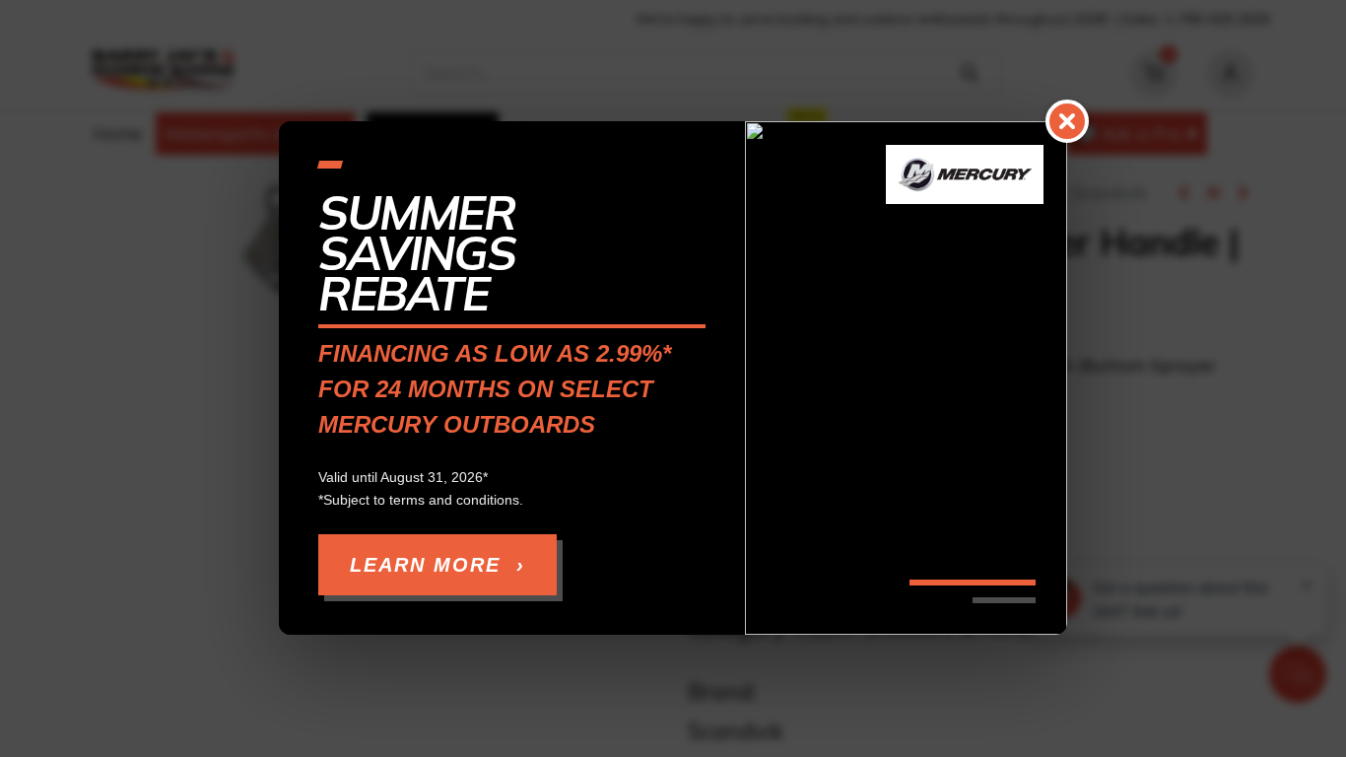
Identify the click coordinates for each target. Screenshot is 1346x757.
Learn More (437, 566)
